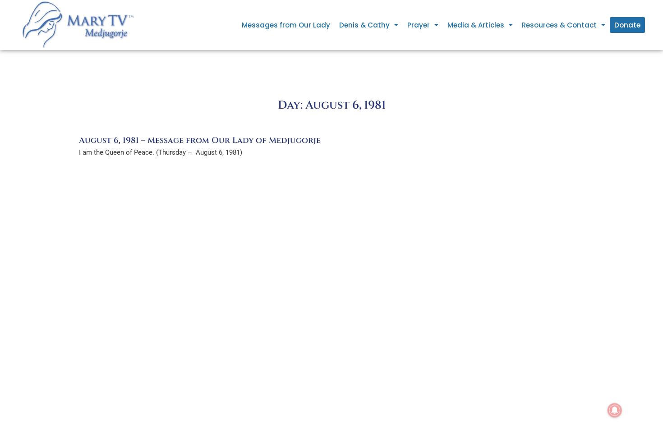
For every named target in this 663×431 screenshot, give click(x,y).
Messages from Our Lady (286, 25)
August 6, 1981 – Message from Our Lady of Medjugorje (200, 140)
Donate (627, 25)
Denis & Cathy (364, 25)
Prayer (418, 25)
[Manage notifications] (615, 410)
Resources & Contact (559, 25)
